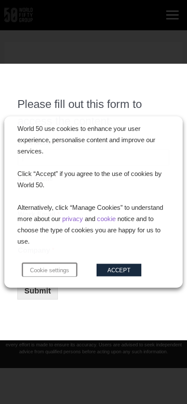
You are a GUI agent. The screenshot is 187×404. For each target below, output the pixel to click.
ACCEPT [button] (118, 270)
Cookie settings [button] (49, 270)
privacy (72, 218)
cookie (106, 218)
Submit (37, 291)
